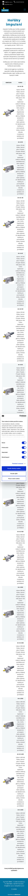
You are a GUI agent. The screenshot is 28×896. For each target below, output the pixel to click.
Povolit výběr (14, 473)
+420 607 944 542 (18, 884)
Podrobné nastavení (17, 463)
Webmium (17, 894)
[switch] (24, 447)
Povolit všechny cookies (14, 468)
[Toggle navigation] (25, 9)
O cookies (14, 889)
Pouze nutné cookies (14, 478)
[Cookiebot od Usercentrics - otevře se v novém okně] (19, 416)
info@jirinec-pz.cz (9, 886)
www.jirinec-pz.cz (19, 886)
